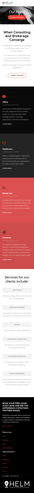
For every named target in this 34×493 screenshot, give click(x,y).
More (4, 471)
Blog (3, 444)
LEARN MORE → (7, 124)
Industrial (5, 467)
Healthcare (5, 459)
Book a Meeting (7, 448)
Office (4, 456)
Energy (4, 463)
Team (4, 436)
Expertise (5, 440)
